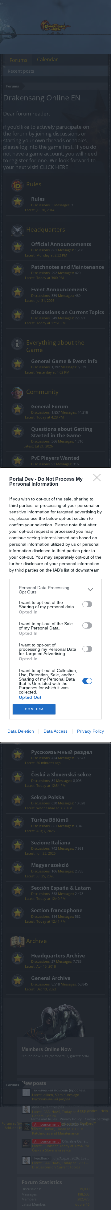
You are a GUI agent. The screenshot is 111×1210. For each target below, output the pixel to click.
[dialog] (55, 605)
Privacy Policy (90, 731)
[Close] (99, 479)
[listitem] (55, 589)
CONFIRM (34, 709)
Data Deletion (20, 731)
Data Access (55, 731)
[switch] (87, 604)
